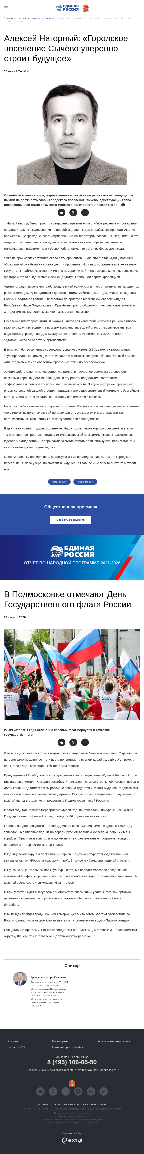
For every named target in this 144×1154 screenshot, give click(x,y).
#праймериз (85, 481)
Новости (50, 18)
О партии (12, 1041)
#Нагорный (59, 481)
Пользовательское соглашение (72, 1113)
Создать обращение (70, 519)
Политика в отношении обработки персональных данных (72, 1119)
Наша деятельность (29, 18)
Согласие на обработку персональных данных (72, 1122)
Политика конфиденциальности (72, 1116)
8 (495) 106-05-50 (72, 1062)
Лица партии (60, 1041)
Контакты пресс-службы (67, 1047)
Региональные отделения (113, 1041)
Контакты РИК (16, 1047)
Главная (8, 18)
